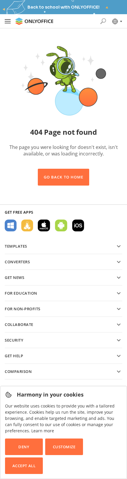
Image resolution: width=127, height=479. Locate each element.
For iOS (78, 225)
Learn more (42, 430)
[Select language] (116, 21)
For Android (61, 225)
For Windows (11, 225)
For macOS (44, 225)
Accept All (23, 465)
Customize (64, 446)
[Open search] (103, 21)
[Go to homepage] (34, 21)
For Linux (27, 225)
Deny (23, 446)
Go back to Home (63, 177)
